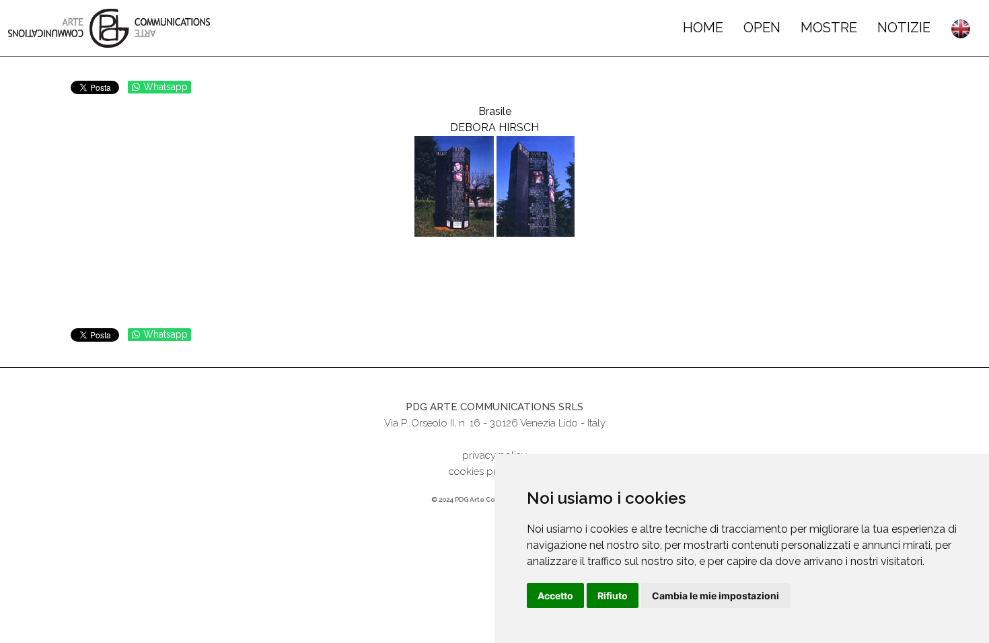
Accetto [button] (555, 595)
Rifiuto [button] (612, 595)
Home (703, 28)
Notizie (903, 28)
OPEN (761, 28)
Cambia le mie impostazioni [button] (715, 595)
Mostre (829, 28)
